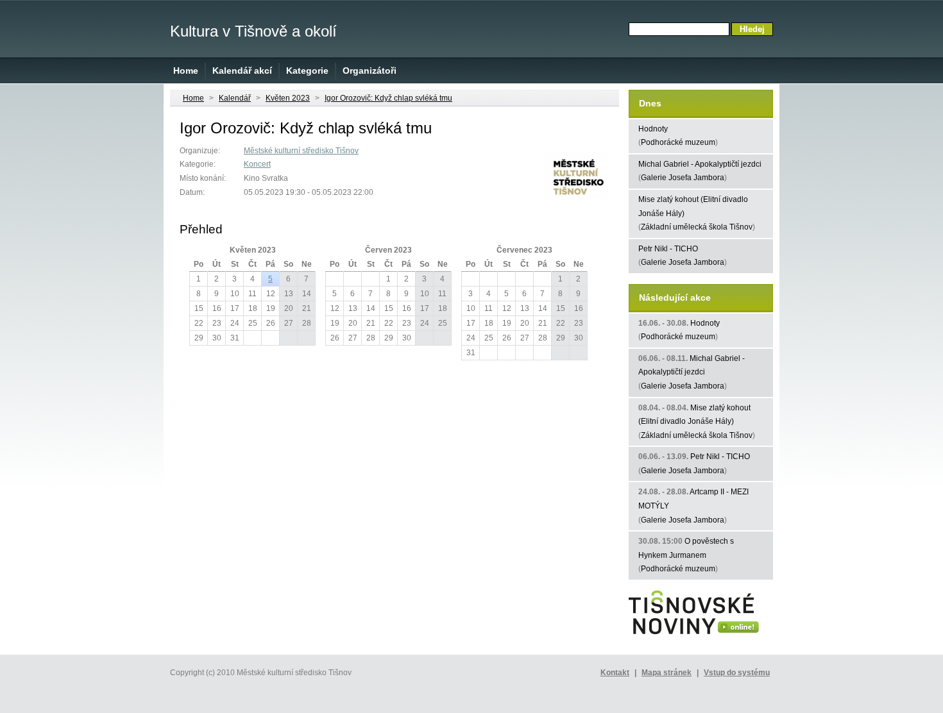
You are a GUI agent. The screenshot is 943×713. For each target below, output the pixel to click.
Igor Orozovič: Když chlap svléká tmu (388, 98)
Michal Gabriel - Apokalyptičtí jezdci (699, 164)
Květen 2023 (288, 98)
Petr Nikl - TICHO (668, 248)
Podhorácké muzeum (678, 142)
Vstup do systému (737, 672)
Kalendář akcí (242, 70)
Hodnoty (653, 128)
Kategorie (307, 70)
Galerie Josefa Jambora (682, 177)
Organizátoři (369, 70)
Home (185, 70)
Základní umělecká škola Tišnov (696, 226)
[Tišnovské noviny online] (694, 634)
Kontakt (614, 672)
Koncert (257, 164)
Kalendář (235, 98)
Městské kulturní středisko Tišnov (301, 150)
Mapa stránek (666, 672)
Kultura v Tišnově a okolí (253, 31)
